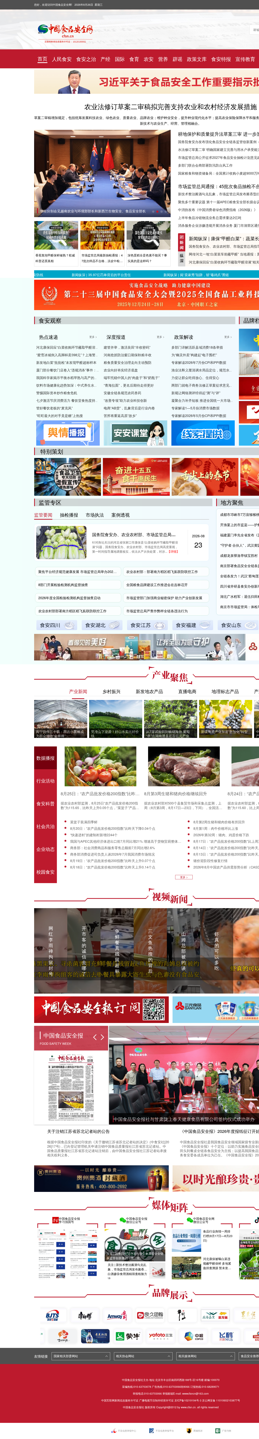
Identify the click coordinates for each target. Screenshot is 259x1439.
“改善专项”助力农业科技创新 (125, 400)
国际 (120, 58)
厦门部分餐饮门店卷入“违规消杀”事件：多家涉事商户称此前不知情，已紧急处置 (97, 369)
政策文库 (197, 58)
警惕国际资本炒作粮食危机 (56, 392)
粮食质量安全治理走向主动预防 (127, 362)
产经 (105, 58)
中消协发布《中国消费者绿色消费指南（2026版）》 (217, 209)
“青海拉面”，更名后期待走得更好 (129, 385)
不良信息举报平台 (165, 1430)
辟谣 (177, 58)
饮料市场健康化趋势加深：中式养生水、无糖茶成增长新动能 (82, 385)
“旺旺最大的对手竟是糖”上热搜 (59, 415)
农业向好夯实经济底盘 (121, 369)
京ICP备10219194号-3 (187, 1400)
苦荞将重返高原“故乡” (120, 415)
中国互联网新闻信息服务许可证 (119, 1400)
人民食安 (62, 58)
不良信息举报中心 (127, 1430)
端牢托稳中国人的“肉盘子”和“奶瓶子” (131, 377)
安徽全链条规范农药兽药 (122, 392)
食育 (134, 58)
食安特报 (221, 58)
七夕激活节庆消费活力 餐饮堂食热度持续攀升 (70, 400)
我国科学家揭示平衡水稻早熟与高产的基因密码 (72, 377)
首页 (42, 58)
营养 (163, 58)
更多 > (93, 337)
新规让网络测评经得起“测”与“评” (195, 392)
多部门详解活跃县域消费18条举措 (197, 347)
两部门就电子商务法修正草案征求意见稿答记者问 (208, 385)
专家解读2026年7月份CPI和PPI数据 (198, 362)
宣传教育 (245, 58)
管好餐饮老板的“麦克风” (54, 407)
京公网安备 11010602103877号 (221, 1400)
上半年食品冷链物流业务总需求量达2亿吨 (209, 217)
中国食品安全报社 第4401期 (61, 210)
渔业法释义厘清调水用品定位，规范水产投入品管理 (210, 369)
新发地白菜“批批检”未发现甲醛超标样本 (66, 362)
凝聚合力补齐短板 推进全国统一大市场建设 (204, 400)
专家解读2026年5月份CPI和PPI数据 (198, 415)
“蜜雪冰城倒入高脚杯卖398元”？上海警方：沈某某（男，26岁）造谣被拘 (91, 354)
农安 (149, 58)
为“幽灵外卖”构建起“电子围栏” (194, 354)
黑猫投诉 (197, 1430)
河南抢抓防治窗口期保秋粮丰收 (127, 354)
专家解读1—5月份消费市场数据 (195, 407)
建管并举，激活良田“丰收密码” (127, 347)
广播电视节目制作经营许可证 (156, 1400)
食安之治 (86, 58)
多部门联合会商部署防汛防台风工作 (205, 165)
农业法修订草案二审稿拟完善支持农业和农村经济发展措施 (170, 106)
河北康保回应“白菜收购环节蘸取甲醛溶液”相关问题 (75, 347)
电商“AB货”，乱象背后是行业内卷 (129, 407)
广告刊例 (226, 1430)
